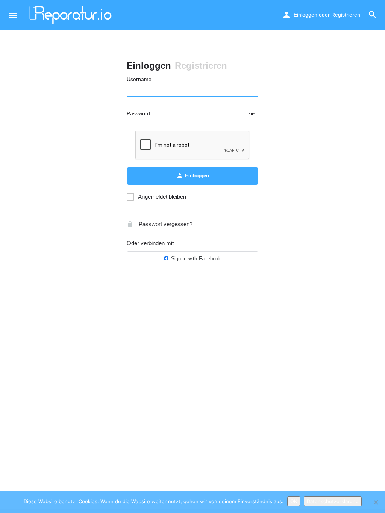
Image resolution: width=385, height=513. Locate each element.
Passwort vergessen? (164, 224)
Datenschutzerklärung (333, 501)
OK (293, 501)
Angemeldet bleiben (162, 196)
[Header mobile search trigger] (372, 15)
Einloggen (305, 15)
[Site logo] (71, 15)
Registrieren (345, 15)
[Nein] (375, 502)
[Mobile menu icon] (13, 15)
